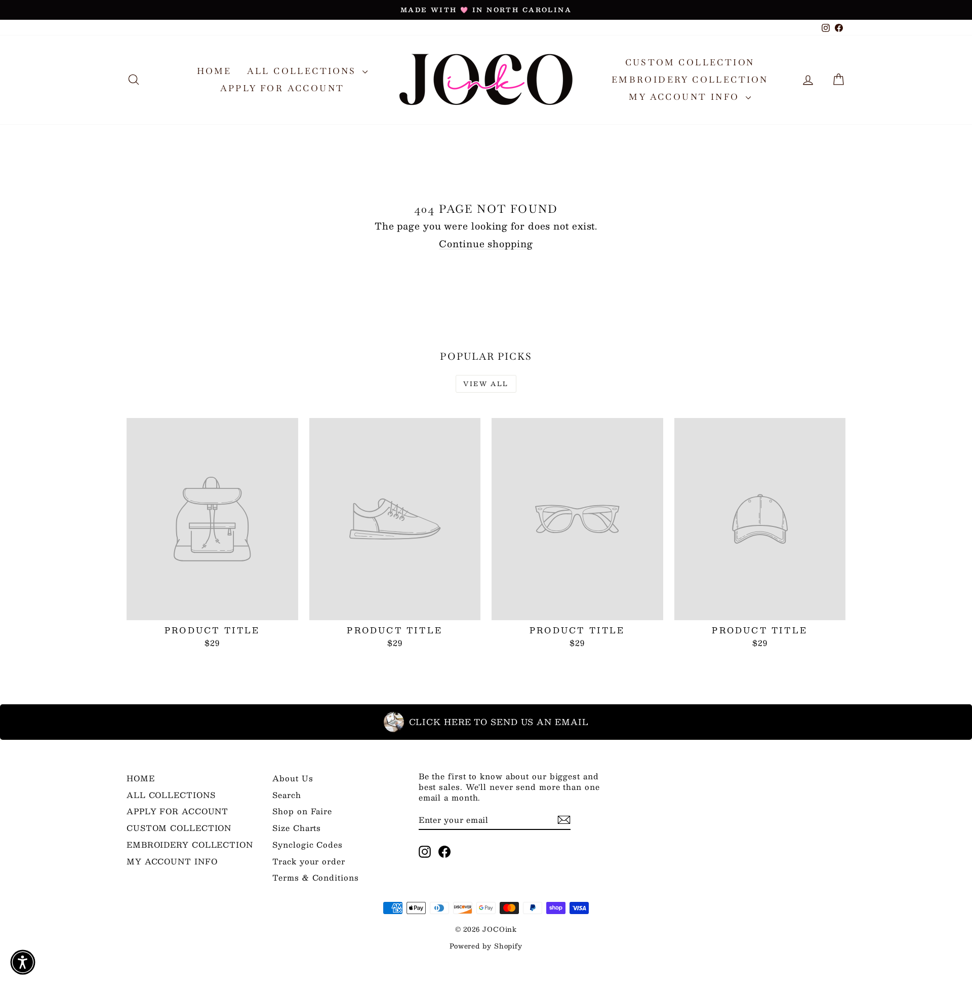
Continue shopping (486, 243)
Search (286, 794)
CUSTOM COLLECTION (690, 62)
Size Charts (296, 827)
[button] (22, 962)
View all (485, 383)
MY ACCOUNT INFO (686, 96)
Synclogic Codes (307, 844)
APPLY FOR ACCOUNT (282, 88)
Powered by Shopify (486, 946)
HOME (214, 71)
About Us (292, 778)
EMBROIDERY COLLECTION (690, 79)
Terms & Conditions (315, 877)
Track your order (308, 861)
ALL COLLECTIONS (303, 71)
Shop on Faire (302, 811)
